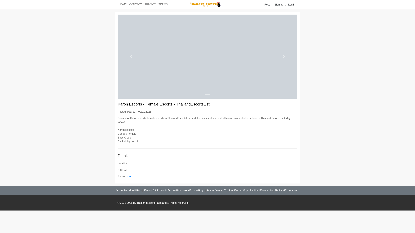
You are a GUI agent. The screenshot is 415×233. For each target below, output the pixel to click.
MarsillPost (135, 190)
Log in (291, 4)
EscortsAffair (151, 190)
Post (267, 4)
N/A (129, 176)
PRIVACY (150, 4)
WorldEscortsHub (171, 190)
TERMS (163, 4)
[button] (131, 57)
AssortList (121, 190)
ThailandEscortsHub (286, 190)
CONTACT (135, 4)
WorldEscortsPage (193, 190)
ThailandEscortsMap (236, 190)
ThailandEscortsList (261, 190)
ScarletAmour (214, 190)
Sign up (278, 4)
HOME (123, 4)
